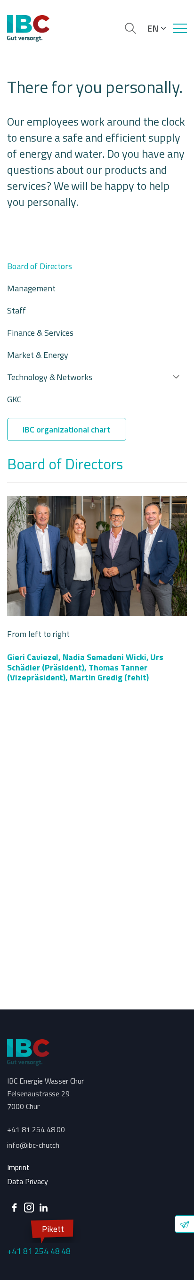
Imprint (18, 1167)
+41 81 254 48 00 (36, 1129)
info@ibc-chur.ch (33, 1145)
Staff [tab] (16, 310)
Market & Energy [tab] (37, 354)
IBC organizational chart (67, 429)
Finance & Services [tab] (40, 332)
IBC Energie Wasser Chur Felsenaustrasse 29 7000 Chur (45, 1093)
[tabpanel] (97, 682)
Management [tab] (31, 288)
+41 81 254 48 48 (39, 1239)
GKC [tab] (14, 399)
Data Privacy (27, 1181)
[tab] (93, 377)
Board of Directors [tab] (39, 266)
